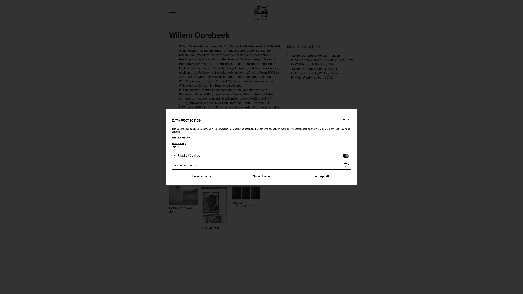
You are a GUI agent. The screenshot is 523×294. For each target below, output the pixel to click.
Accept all (322, 176)
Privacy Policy (179, 144)
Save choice (261, 176)
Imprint (175, 147)
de (344, 119)
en (349, 119)
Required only (201, 176)
